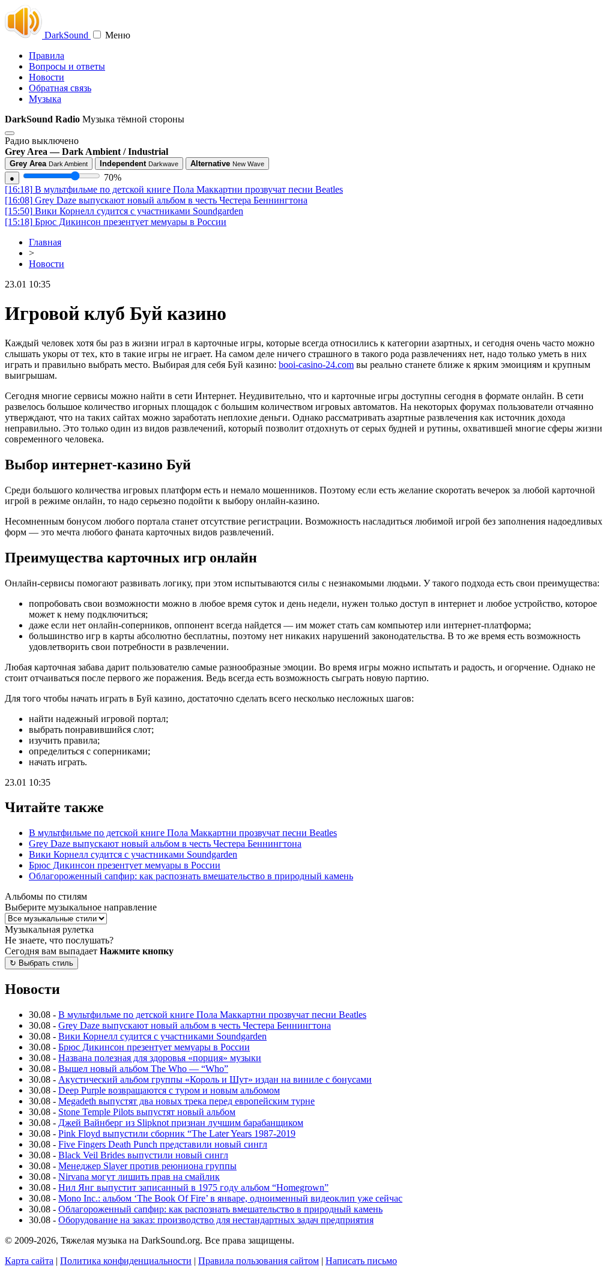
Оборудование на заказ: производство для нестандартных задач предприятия (216, 1220)
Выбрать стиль (41, 963)
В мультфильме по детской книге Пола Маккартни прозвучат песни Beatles (174, 189)
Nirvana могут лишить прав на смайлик (139, 1177)
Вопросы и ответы (67, 66)
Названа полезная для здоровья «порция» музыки (159, 1058)
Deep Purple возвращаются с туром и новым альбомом (169, 1090)
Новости (46, 77)
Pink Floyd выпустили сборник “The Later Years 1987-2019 (176, 1133)
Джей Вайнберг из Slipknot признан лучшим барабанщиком (180, 1123)
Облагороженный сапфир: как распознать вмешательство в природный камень (191, 876)
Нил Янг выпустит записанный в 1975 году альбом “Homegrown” (193, 1187)
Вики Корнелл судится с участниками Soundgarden (124, 211)
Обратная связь (60, 88)
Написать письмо (361, 1261)
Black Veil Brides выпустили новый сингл (143, 1155)
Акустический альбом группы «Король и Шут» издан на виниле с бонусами (215, 1079)
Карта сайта (29, 1261)
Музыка (45, 99)
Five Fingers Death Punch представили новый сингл (162, 1144)
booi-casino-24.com (316, 365)
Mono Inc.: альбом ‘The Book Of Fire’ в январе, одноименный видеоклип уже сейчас (230, 1198)
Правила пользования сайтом (258, 1261)
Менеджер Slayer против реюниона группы (147, 1166)
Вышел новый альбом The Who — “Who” (143, 1069)
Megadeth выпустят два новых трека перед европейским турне (186, 1101)
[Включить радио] (9, 133)
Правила (46, 55)
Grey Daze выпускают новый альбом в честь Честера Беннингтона (156, 200)
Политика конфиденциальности (126, 1261)
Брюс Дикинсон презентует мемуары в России (115, 222)
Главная (45, 242)
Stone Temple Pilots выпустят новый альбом (146, 1112)
